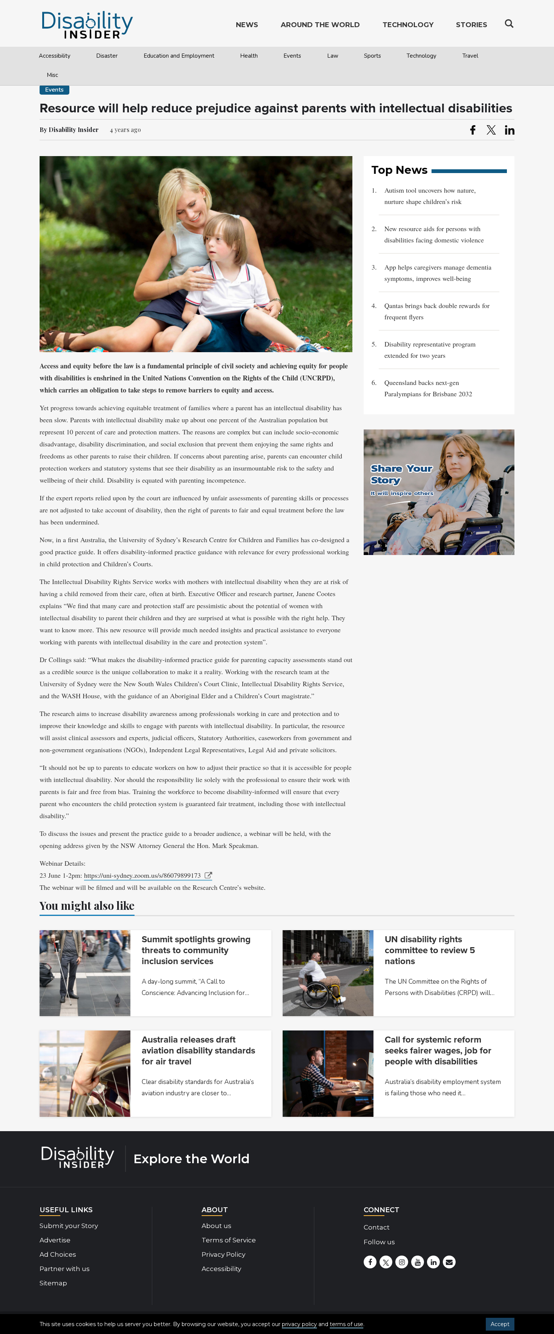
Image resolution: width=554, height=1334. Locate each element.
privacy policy (299, 1324)
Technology (421, 56)
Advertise (55, 1240)
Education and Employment (179, 56)
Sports (372, 56)
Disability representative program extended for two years (430, 349)
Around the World (320, 25)
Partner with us (65, 1269)
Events (292, 56)
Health (249, 56)
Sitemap (53, 1283)
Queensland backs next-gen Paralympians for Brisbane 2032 (429, 388)
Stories (471, 25)
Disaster (107, 56)
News (247, 25)
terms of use (346, 1324)
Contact (377, 1227)
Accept (500, 1324)
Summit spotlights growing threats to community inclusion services (196, 950)
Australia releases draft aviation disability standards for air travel (198, 1050)
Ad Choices (58, 1254)
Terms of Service (229, 1240)
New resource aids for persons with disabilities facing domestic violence (434, 234)
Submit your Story (69, 1226)
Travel (470, 56)
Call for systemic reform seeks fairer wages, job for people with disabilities (438, 1050)
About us (216, 1226)
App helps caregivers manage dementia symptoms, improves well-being (437, 272)
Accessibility (54, 56)
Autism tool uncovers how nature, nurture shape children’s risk (430, 196)
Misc (52, 75)
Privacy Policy (223, 1254)
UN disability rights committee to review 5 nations (430, 950)
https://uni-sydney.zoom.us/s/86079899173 (142, 875)
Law (332, 56)
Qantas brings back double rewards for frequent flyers (437, 311)
